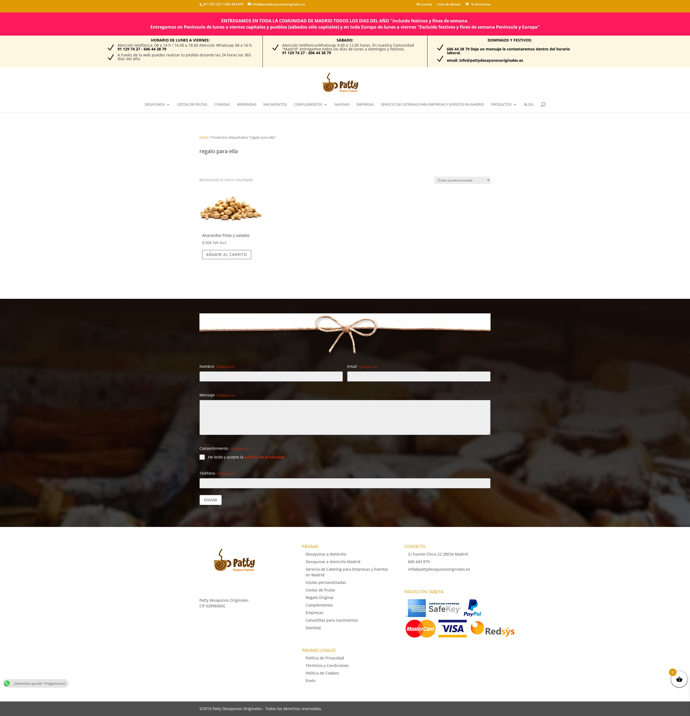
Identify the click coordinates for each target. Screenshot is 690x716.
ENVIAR (210, 499)
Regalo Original (319, 597)
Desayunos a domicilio (326, 554)
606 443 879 (233, 4)
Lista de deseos (449, 4)
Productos (501, 104)
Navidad (342, 104)
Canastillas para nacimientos (332, 620)
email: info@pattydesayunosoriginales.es (485, 60)
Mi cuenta (424, 4)
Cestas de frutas (192, 104)
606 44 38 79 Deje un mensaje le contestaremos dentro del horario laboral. (508, 50)
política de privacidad (264, 457)
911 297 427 (212, 4)
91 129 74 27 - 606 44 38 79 (142, 49)
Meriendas (246, 104)
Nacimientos (275, 104)
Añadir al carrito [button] (226, 254)
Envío (310, 680)
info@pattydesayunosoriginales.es (439, 569)
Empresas (365, 104)
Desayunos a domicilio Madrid (333, 561)
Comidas (222, 104)
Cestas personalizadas (326, 582)
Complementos (308, 104)
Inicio (203, 137)
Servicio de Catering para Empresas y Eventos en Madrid (432, 104)
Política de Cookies (322, 673)
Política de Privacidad (325, 657)
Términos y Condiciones (327, 665)
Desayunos (155, 104)
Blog (528, 104)
